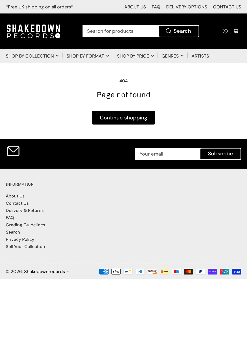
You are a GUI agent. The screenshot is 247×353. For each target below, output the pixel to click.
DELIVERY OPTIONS (186, 7)
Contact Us (17, 203)
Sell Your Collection (25, 246)
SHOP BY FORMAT (85, 56)
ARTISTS (200, 56)
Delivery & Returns (25, 210)
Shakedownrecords (44, 271)
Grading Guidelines (25, 225)
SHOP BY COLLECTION (30, 56)
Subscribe (220, 153)
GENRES (170, 56)
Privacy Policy (20, 239)
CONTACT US (227, 7)
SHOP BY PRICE (133, 56)
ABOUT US (135, 7)
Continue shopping (123, 117)
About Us (15, 196)
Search (182, 31)
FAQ (156, 7)
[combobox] (140, 31)
